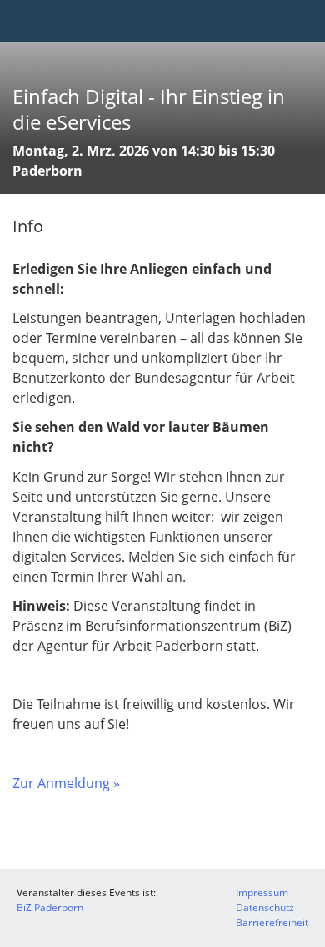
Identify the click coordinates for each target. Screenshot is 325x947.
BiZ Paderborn (50, 907)
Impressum (262, 892)
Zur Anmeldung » (66, 783)
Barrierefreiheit (272, 922)
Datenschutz (265, 907)
